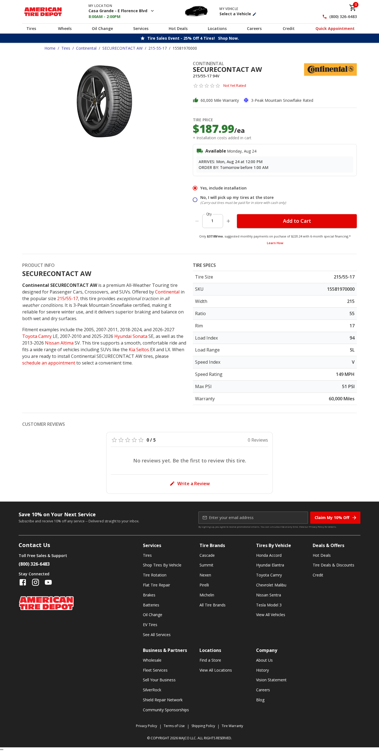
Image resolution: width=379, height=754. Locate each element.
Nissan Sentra (268, 595)
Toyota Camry (37, 336)
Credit (289, 28)
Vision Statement (271, 679)
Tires (31, 28)
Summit (206, 565)
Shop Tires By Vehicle (162, 565)
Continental (86, 48)
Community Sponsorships (166, 709)
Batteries (151, 605)
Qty (209, 214)
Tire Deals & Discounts (333, 565)
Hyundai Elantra (270, 565)
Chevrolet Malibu (271, 585)
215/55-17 (67, 298)
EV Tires (150, 624)
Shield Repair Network (163, 699)
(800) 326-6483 (343, 16)
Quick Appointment (335, 28)
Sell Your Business (159, 679)
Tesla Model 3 (269, 605)
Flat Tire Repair (156, 585)
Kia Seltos (139, 349)
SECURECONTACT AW (122, 48)
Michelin (206, 595)
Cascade (207, 555)
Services (140, 28)
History (262, 670)
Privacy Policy (316, 526)
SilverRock (152, 689)
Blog (260, 699)
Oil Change (102, 28)
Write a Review (193, 483)
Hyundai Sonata (130, 336)
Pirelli (204, 585)
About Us (264, 660)
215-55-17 (157, 48)
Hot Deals (178, 28)
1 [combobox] (212, 220)
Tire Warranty (232, 725)
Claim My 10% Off (332, 517)
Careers (254, 28)
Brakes (149, 595)
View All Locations (215, 670)
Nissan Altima (59, 343)
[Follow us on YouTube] (48, 582)
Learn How (275, 243)
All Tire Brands (212, 605)
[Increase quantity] (228, 221)
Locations (217, 28)
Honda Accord (269, 555)
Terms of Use (174, 725)
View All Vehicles (270, 614)
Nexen (205, 575)
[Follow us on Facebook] (23, 582)
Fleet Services (155, 670)
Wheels (65, 28)
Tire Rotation (154, 575)
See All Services (157, 634)
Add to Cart (297, 220)
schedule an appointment (48, 363)
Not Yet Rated (234, 85)
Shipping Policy (203, 725)
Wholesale (152, 660)
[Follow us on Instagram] (35, 582)
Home (49, 48)
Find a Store (210, 660)
